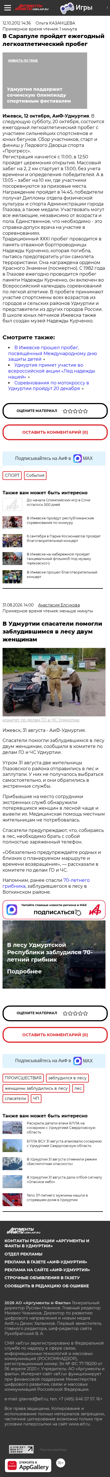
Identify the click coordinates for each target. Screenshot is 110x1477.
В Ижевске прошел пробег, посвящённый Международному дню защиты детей (52, 353)
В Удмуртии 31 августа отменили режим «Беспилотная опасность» (62, 1161)
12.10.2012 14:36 (17, 23)
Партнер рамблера (53, 1449)
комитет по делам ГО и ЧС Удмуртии (41, 720)
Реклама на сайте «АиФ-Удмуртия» (47, 1269)
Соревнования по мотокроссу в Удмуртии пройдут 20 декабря (48, 385)
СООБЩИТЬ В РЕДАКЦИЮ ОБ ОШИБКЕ (47, 1285)
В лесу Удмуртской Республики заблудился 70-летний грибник (50, 952)
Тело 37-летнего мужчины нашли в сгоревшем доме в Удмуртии (57, 1197)
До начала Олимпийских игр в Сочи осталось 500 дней (58, 502)
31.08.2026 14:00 (18, 605)
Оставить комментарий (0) (55, 432)
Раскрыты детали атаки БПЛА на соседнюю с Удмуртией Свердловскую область (61, 1127)
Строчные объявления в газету (42, 1277)
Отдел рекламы (23, 1254)
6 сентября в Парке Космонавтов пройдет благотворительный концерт (64, 538)
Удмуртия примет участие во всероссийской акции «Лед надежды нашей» (51, 371)
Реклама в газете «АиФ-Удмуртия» (46, 1262)
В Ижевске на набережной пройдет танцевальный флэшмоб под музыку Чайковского (59, 558)
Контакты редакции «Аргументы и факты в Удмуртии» (47, 1243)
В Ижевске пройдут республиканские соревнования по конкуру (60, 520)
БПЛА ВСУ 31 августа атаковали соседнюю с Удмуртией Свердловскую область (64, 1143)
